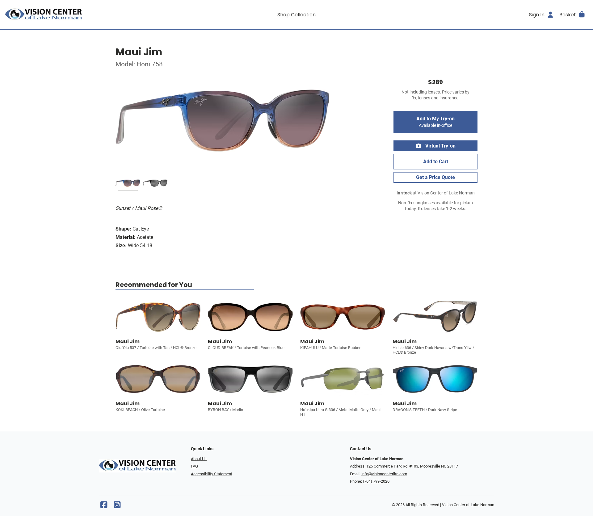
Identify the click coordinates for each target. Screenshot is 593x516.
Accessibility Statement (211, 474)
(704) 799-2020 (376, 481)
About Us (199, 458)
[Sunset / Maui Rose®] (128, 184)
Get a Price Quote (435, 177)
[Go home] (78, 14)
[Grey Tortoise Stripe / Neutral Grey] (155, 184)
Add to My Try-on (435, 122)
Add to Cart (435, 161)
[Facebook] (104, 506)
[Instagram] (117, 506)
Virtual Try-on (440, 146)
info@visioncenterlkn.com (384, 474)
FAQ (194, 466)
